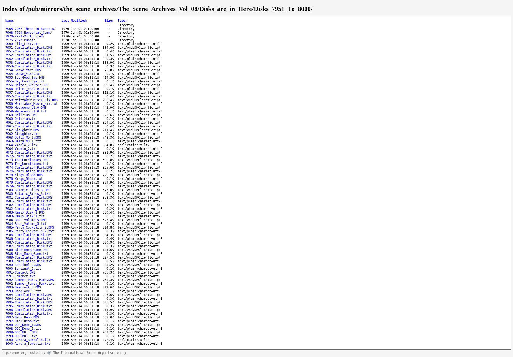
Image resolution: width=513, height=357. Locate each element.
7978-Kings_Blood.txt (24, 179)
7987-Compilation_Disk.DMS (28, 242)
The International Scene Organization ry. (90, 352)
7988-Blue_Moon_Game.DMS (26, 250)
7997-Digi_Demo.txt (22, 321)
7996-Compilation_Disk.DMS (28, 310)
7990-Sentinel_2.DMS (23, 265)
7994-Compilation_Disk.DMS (28, 295)
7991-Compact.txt (20, 276)
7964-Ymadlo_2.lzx (21, 145)
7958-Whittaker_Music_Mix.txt (31, 104)
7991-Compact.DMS (20, 272)
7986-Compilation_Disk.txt (28, 239)
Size (109, 20)
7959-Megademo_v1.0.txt (25, 111)
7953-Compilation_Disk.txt (28, 66)
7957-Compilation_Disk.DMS (28, 92)
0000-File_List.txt (22, 44)
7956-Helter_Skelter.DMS (26, 85)
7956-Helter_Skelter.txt (26, 89)
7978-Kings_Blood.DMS (24, 175)
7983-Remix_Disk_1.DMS (25, 212)
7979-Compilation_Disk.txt (28, 186)
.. (7, 25)
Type (122, 20)
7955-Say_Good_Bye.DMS (25, 77)
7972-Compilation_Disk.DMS (28, 152)
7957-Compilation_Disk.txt (28, 96)
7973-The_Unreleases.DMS (26, 160)
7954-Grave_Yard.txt (23, 74)
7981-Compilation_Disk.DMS (28, 197)
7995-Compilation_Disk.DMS (28, 302)
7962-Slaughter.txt (22, 134)
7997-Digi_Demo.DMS (22, 317)
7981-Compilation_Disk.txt (28, 201)
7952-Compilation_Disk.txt (28, 59)
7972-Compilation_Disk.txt (28, 156)
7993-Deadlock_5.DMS (23, 287)
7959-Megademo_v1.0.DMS (25, 107)
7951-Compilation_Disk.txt (28, 51)
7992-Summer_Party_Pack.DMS (29, 280)
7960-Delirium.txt (21, 119)
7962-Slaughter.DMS (22, 130)
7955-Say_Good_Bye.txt (25, 81)
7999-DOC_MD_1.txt (21, 336)
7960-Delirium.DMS (21, 115)
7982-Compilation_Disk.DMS (28, 205)
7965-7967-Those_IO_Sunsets (29, 29)
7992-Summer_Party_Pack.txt (29, 284)
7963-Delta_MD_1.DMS (23, 137)
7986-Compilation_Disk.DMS (28, 235)
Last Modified (74, 20)
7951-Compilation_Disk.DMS (28, 48)
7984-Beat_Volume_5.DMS (25, 220)
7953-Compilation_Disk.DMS (28, 62)
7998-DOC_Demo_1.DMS (23, 325)
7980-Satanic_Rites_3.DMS (27, 190)
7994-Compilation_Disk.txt (28, 299)
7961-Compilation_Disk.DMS (28, 122)
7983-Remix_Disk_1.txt (25, 216)
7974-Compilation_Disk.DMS (28, 167)
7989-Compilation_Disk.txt (28, 261)
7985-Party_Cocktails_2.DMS (29, 227)
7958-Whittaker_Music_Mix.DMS (31, 100)
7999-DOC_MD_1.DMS (21, 332)
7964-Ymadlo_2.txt (21, 149)
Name (10, 20)
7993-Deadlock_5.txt (23, 291)
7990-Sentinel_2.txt (23, 269)
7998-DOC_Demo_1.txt (23, 329)
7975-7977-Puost (19, 40)
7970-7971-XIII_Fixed (24, 36)
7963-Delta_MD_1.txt (23, 141)
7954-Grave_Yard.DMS (23, 70)
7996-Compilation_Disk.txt (28, 314)
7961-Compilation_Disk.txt (28, 126)
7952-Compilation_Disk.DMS (28, 55)
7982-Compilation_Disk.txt (28, 209)
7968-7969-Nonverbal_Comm (27, 33)
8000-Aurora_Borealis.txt (27, 343)
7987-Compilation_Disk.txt (28, 246)
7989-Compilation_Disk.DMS (28, 257)
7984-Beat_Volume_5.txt (25, 224)
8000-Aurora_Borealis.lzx (27, 340)
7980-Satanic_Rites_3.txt (27, 194)
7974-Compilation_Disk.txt (28, 171)
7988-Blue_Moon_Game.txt (26, 254)
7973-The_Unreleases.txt (26, 164)
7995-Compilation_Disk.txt (28, 306)
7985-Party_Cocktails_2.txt (29, 231)
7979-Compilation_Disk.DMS (28, 182)
